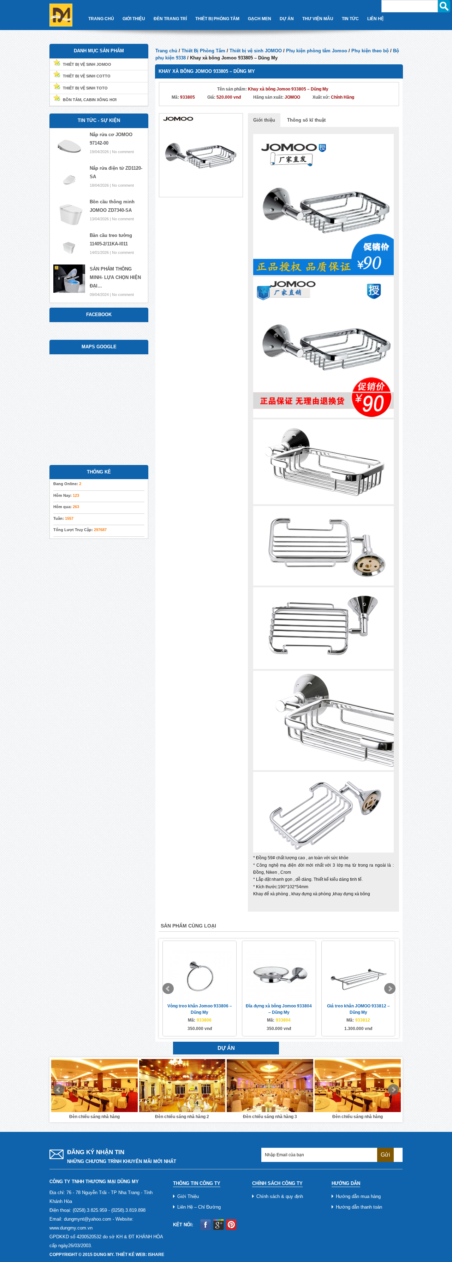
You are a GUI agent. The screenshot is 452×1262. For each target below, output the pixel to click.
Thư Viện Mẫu (317, 18)
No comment (123, 152)
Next (390, 988)
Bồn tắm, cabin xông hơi (90, 100)
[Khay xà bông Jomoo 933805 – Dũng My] (201, 155)
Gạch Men (259, 18)
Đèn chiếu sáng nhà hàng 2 (182, 1116)
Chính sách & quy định (279, 1196)
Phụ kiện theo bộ (370, 50)
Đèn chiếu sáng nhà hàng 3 (270, 1116)
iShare (156, 1254)
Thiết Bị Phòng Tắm (217, 18)
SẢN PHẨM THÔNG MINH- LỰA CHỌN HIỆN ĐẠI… (115, 277)
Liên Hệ (375, 18)
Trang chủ (166, 50)
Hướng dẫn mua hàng (358, 1196)
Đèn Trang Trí (170, 18)
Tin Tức (350, 18)
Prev (168, 988)
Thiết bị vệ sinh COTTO (87, 76)
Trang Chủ (101, 18)
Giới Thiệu (134, 18)
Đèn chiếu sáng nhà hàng (94, 1116)
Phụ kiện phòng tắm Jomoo (316, 50)
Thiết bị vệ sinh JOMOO (256, 50)
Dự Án (287, 18)
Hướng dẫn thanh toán (359, 1207)
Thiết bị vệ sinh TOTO (85, 88)
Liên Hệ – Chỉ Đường (199, 1207)
